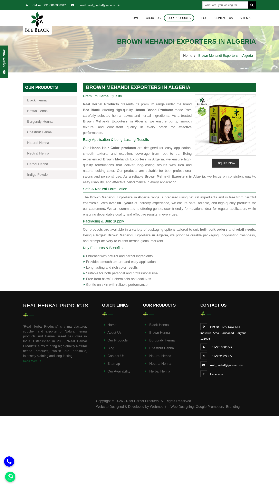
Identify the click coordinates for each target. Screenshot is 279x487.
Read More (30, 360)
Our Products (117, 340)
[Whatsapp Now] (10, 477)
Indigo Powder (38, 175)
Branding (233, 407)
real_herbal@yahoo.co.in (104, 5)
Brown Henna (37, 111)
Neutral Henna (38, 153)
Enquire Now (225, 163)
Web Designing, (183, 407)
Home (135, 18)
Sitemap (246, 18)
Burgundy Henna (39, 121)
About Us (153, 18)
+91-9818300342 (55, 5)
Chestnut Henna (39, 132)
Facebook (216, 374)
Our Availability (119, 371)
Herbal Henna (37, 164)
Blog (204, 18)
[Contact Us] (9, 461)
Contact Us (223, 18)
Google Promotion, (210, 407)
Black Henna (37, 100)
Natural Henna (38, 143)
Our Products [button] (179, 18)
